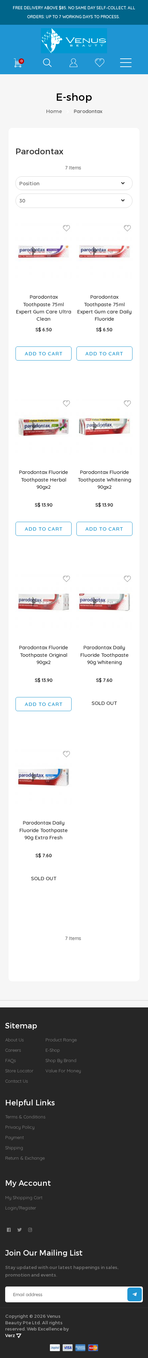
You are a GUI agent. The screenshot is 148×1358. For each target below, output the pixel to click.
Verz (10, 1335)
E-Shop (52, 1050)
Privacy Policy (19, 1127)
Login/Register (20, 1208)
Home (54, 111)
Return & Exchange (25, 1158)
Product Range (61, 1039)
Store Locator (19, 1070)
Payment (14, 1137)
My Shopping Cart (23, 1197)
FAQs (10, 1060)
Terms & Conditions (25, 1116)
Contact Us (16, 1081)
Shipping (14, 1147)
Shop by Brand (60, 1060)
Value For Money (63, 1070)
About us (14, 1039)
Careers (13, 1050)
